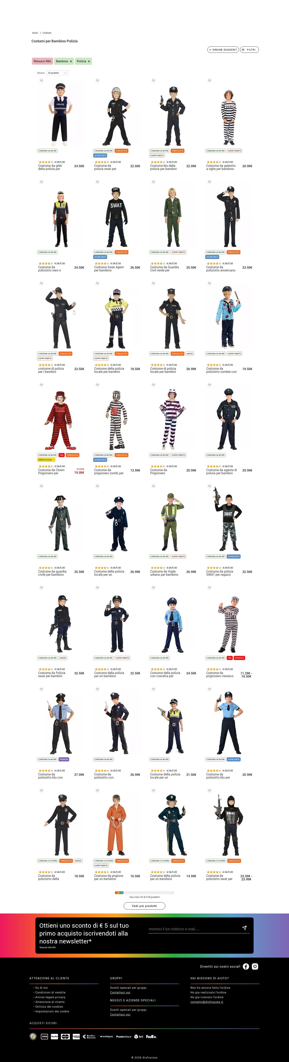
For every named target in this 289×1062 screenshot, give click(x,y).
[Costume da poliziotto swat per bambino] (209, 791)
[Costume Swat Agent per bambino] (97, 182)
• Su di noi (40, 988)
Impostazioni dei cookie (52, 1011)
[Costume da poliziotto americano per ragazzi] (209, 182)
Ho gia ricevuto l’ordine (207, 997)
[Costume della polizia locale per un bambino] (97, 487)
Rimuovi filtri (42, 61)
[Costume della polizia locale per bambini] (97, 284)
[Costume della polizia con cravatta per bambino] (153, 588)
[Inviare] (244, 928)
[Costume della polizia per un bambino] (97, 588)
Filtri (251, 49)
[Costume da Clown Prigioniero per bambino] (41, 385)
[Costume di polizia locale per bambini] (153, 284)
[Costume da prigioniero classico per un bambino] (209, 588)
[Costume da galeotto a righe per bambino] (209, 81)
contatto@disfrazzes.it (207, 1002)
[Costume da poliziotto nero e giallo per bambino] (41, 182)
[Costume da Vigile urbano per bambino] (153, 487)
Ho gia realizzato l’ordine (208, 992)
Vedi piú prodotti (144, 906)
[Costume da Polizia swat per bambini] (41, 588)
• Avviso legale (43, 997)
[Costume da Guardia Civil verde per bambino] (153, 182)
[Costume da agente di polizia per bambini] (209, 385)
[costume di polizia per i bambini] (41, 284)
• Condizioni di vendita (49, 992)
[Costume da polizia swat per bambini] (97, 81)
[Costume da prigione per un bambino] (97, 791)
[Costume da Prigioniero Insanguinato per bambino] (153, 385)
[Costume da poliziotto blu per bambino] (209, 689)
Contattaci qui (120, 992)
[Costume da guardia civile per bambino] (41, 487)
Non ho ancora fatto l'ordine (210, 988)
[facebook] (246, 967)
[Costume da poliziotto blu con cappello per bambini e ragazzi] (41, 689)
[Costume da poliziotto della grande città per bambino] (41, 791)
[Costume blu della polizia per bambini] (153, 81)
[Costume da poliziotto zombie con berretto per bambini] (209, 284)
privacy (60, 997)
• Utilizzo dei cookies (48, 1006)
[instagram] (255, 967)
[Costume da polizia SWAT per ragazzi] (209, 487)
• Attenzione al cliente (49, 1002)
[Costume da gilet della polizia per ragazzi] (41, 81)
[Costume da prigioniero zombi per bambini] (97, 385)
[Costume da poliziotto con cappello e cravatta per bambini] (97, 689)
